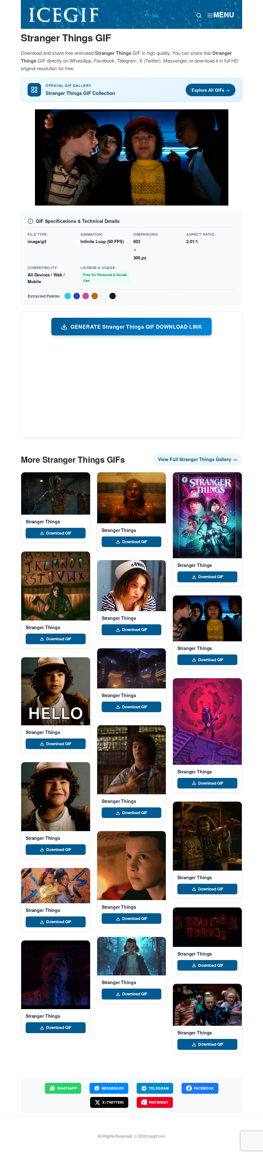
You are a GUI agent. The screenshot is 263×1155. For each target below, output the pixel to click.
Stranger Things (43, 521)
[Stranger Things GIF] (55, 493)
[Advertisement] (131, 386)
